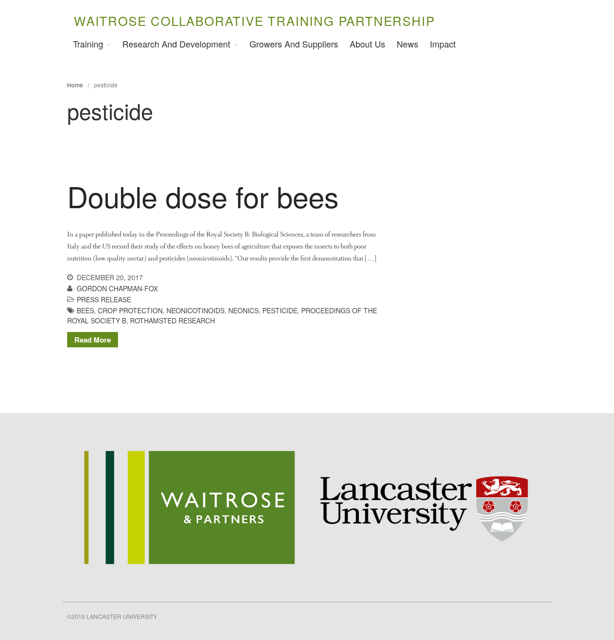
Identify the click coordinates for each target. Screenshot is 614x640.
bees (85, 310)
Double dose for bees (203, 195)
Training (88, 43)
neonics (243, 310)
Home (75, 85)
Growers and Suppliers (293, 43)
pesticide (279, 310)
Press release (104, 299)
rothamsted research (172, 320)
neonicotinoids (195, 310)
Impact (443, 43)
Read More (92, 339)
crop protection (130, 310)
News (407, 43)
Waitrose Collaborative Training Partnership (254, 20)
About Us (367, 43)
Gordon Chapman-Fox (117, 288)
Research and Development (176, 43)
